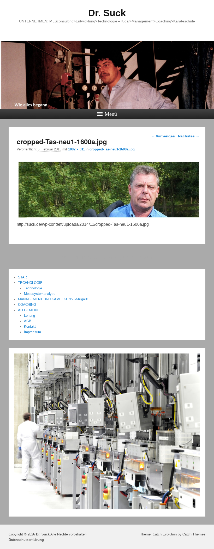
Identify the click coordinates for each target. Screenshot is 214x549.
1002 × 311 (76, 149)
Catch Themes (193, 534)
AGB (27, 321)
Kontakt (30, 326)
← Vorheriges (163, 136)
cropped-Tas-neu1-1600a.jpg (112, 149)
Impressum (32, 332)
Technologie (33, 288)
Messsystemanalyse (39, 294)
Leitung (29, 316)
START (23, 277)
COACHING (27, 305)
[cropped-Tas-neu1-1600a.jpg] (109, 217)
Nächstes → (188, 136)
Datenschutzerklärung (26, 540)
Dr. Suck (107, 13)
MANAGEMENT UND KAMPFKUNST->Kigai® (53, 299)
